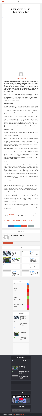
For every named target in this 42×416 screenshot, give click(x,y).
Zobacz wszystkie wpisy (8, 243)
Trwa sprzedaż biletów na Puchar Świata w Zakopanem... (23, 324)
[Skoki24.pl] (21, 1)
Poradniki (18, 258)
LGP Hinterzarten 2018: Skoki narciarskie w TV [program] (15, 274)
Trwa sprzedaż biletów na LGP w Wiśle (23, 338)
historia (6, 220)
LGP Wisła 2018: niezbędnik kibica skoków (15, 260)
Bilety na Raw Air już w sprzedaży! (23, 377)
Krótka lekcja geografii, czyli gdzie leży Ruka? (33, 260)
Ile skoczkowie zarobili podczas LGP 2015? (15, 267)
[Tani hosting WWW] (21, 387)
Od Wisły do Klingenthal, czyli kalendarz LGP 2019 (34, 253)
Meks (14, 414)
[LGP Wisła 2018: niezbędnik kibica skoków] (17, 334)
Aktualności (21, 6)
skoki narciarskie (19, 222)
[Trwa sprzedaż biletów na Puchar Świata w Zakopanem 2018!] (17, 323)
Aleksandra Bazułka (24, 15)
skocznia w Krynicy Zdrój (9, 222)
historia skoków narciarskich (15, 220)
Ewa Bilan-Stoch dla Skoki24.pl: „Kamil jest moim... (34, 273)
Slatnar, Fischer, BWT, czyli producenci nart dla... (15, 254)
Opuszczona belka (32, 220)
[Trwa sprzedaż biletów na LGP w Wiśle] (17, 339)
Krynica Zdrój (24, 220)
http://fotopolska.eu (10, 214)
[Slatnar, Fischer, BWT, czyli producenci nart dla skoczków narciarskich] (17, 317)
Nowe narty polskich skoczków (34, 267)
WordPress (22, 414)
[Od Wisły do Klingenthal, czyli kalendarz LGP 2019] (17, 329)
